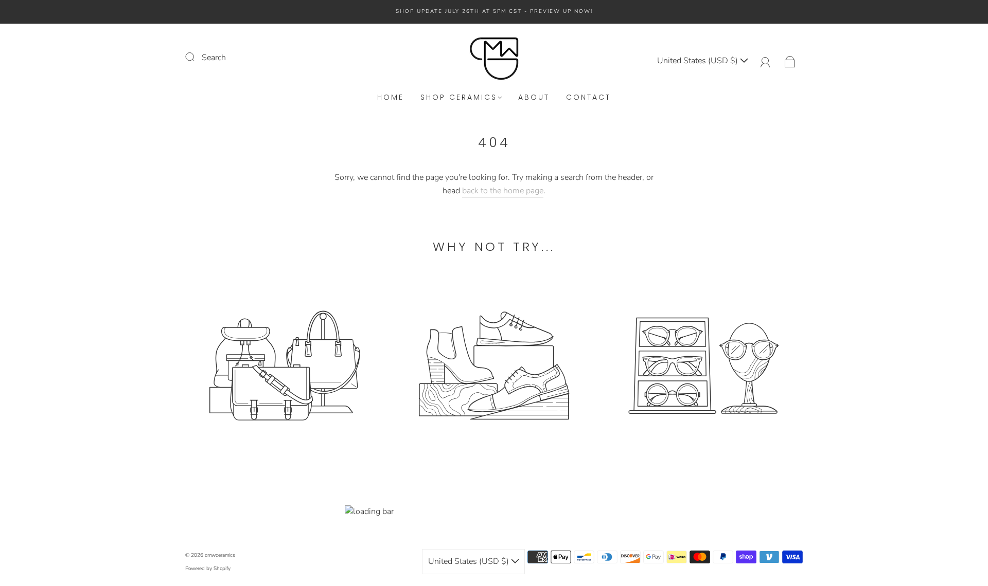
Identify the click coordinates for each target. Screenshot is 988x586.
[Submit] (196, 56)
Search (214, 57)
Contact (588, 97)
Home (390, 97)
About (534, 97)
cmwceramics (220, 555)
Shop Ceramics (458, 97)
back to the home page (502, 190)
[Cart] (790, 61)
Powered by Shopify (208, 568)
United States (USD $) (698, 60)
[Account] (765, 61)
